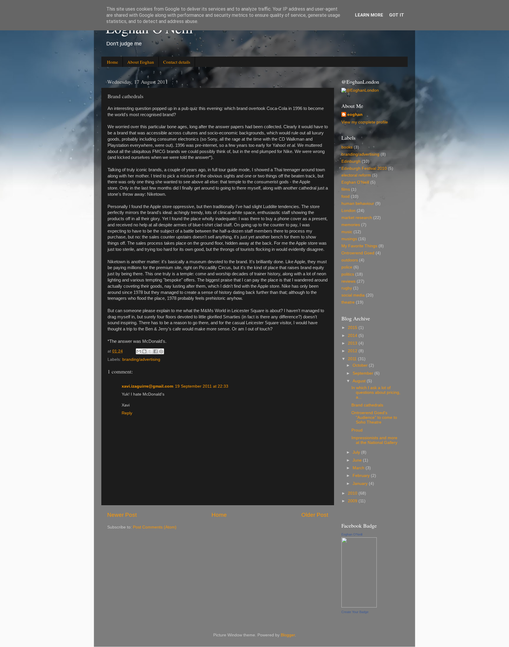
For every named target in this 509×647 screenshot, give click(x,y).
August (360, 381)
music (346, 232)
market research (356, 217)
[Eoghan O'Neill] (359, 606)
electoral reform (356, 175)
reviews (348, 281)
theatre (348, 302)
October (361, 365)
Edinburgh (351, 161)
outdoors (349, 260)
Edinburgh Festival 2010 (364, 168)
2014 (353, 335)
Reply (127, 413)
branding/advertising (141, 359)
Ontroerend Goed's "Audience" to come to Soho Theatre (374, 417)
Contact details (176, 62)
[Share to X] (150, 351)
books (347, 147)
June (358, 460)
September (363, 373)
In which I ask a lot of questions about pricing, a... (375, 392)
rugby (346, 288)
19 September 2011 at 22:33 (201, 386)
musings (349, 239)
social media (353, 295)
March (359, 468)
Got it (396, 15)
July (357, 452)
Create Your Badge (354, 612)
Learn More (369, 15)
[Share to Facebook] (155, 351)
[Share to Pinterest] (161, 351)
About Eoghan (140, 62)
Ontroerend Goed (357, 253)
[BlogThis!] (144, 351)
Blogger (288, 635)
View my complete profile (364, 122)
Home (112, 62)
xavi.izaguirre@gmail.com (147, 386)
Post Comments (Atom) (154, 527)
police (346, 267)
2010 (353, 493)
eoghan (355, 114)
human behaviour (357, 203)
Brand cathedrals (367, 405)
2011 (353, 359)
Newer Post (122, 515)
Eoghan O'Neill (355, 182)
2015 (353, 327)
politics (347, 274)
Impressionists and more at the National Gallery (374, 440)
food (345, 196)
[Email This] (139, 351)
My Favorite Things (359, 246)
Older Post (314, 515)
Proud (357, 430)
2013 (353, 343)
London (348, 210)
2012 (353, 351)
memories (350, 225)
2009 (353, 501)
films (345, 189)
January (361, 483)
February (362, 475)
